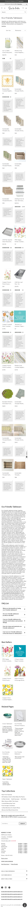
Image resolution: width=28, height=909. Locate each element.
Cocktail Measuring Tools (8, 803)
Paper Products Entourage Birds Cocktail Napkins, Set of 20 (20, 679)
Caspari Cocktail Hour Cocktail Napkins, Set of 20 (7, 325)
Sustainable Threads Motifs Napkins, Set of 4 (19, 90)
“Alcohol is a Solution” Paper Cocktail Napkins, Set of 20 (20, 325)
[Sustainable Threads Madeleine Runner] (20, 465)
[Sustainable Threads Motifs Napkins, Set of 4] (20, 81)
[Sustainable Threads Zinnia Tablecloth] (20, 430)
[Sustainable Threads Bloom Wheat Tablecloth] (8, 430)
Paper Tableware (7, 779)
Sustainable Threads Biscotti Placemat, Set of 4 (7, 200)
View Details (14, 864)
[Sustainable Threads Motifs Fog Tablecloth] (20, 394)
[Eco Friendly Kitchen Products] (20, 716)
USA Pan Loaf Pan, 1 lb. (18, 283)
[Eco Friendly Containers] (8, 744)
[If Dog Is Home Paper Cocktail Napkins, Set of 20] (20, 651)
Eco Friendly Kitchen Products (12, 592)
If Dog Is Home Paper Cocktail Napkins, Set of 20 (19, 660)
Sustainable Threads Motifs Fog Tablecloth (19, 403)
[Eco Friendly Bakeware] (20, 744)
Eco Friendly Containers (6, 753)
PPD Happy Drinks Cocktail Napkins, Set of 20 (19, 241)
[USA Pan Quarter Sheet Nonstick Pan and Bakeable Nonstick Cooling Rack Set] (8, 232)
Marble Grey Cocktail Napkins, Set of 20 (20, 366)
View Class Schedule (7, 861)
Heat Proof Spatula (7, 794)
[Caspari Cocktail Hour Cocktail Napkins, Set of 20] (8, 317)
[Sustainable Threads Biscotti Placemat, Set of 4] (8, 191)
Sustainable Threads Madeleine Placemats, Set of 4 (20, 165)
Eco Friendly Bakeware (18, 753)
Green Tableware (7, 724)
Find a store (4, 858)
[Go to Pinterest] (9, 887)
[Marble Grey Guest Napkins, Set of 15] (20, 43)
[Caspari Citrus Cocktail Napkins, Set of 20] (8, 690)
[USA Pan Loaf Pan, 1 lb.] (20, 274)
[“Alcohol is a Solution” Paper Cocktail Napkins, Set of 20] (20, 317)
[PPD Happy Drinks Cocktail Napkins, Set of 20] (20, 232)
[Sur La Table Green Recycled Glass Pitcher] (8, 43)
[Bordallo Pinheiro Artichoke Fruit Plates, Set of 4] (8, 394)
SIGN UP (22, 823)
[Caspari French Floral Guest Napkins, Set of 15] (8, 274)
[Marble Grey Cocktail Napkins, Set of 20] (20, 358)
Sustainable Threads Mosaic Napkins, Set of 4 (7, 165)
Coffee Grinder (6, 799)
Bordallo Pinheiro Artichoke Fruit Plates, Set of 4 (7, 403)
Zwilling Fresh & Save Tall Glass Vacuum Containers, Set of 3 (20, 200)
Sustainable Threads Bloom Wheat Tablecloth (7, 439)
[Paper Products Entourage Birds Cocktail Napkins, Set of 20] (20, 670)
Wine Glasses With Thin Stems (10, 801)
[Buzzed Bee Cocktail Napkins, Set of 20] (8, 81)
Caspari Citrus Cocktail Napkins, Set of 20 (7, 699)
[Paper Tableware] (8, 771)
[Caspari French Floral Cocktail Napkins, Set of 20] (8, 358)
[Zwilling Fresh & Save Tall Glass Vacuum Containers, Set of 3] (20, 191)
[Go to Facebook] (2, 887)
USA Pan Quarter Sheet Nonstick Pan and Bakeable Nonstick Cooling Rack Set (7, 241)
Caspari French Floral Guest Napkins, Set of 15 (7, 283)
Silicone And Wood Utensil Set (10, 810)
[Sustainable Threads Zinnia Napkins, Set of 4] (20, 121)
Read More (4, 26)
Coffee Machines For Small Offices (11, 807)
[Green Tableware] (8, 716)
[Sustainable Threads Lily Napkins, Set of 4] (8, 121)
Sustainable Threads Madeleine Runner (18, 474)
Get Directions (5, 864)
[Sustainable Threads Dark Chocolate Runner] (8, 465)
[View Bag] (26, 8)
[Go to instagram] (6, 887)
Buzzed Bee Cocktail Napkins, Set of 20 (7, 90)
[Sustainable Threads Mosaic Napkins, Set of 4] (8, 156)
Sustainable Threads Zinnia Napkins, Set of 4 (19, 130)
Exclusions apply (22, 817)
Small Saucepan (15, 799)
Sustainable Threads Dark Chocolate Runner (6, 474)
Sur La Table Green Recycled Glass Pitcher (7, 51)
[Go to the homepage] (14, 7)
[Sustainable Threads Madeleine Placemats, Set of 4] (20, 156)
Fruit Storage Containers (8, 805)
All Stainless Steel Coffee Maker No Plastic (13, 796)
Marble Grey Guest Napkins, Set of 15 (19, 51)
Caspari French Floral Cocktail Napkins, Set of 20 (6, 366)
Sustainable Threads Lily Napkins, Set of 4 (7, 130)
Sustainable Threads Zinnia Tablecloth (19, 439)
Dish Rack (23, 799)
